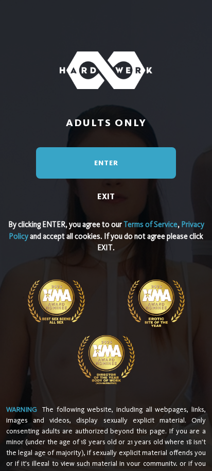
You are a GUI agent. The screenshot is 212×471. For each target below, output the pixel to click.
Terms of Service (150, 224)
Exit (106, 196)
